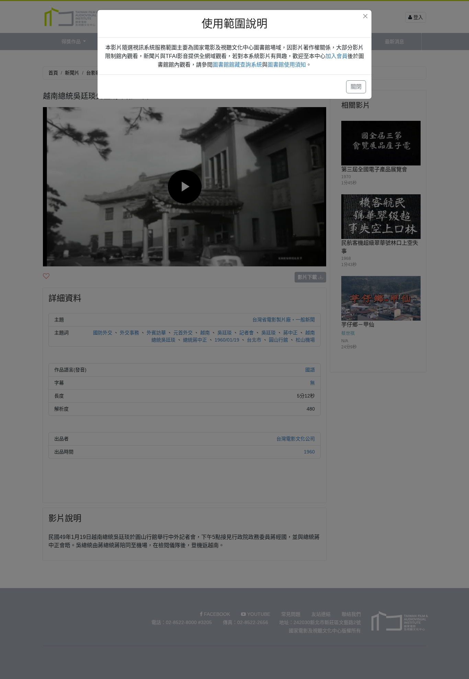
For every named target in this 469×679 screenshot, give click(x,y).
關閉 (356, 87)
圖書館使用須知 (286, 65)
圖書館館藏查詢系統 (237, 65)
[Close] (365, 16)
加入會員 (336, 56)
